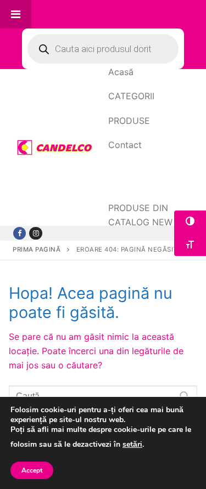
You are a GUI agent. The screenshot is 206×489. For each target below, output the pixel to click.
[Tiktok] (35, 233)
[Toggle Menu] (15, 14)
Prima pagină (36, 249)
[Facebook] (19, 233)
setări (132, 445)
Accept (31, 470)
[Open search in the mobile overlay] (103, 49)
